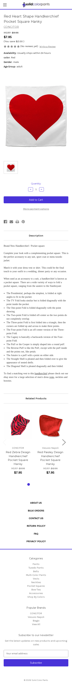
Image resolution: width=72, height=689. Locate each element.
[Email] (11, 221)
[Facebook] (5, 221)
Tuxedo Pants (36, 567)
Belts (36, 571)
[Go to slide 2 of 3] (34, 484)
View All (36, 624)
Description (36, 235)
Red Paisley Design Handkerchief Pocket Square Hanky (50, 458)
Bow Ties (36, 589)
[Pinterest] (23, 221)
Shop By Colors (36, 596)
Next (63, 442)
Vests (36, 578)
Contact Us (36, 518)
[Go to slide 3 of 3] (39, 484)
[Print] (17, 221)
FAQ (36, 533)
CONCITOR (36, 613)
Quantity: (36, 183)
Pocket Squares (36, 585)
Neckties (36, 582)
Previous (4, 442)
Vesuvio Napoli (36, 617)
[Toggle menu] (5, 5)
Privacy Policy (36, 541)
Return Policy (36, 525)
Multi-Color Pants (36, 575)
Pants (36, 564)
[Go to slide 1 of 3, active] (28, 484)
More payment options (36, 208)
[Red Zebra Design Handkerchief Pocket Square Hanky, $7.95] (18, 426)
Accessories (36, 593)
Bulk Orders (36, 510)
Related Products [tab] (36, 398)
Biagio (36, 620)
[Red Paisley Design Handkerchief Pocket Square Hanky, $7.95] (50, 426)
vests (51, 377)
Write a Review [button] (47, 46)
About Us (36, 502)
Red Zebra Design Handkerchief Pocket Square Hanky (18, 458)
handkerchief (41, 373)
